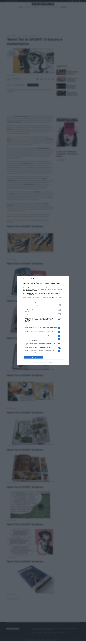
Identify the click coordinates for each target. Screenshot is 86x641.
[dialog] (43, 320)
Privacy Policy (51, 362)
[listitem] (43, 302)
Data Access (43, 362)
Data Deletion (35, 362)
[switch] (59, 305)
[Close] (66, 279)
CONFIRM (33, 357)
